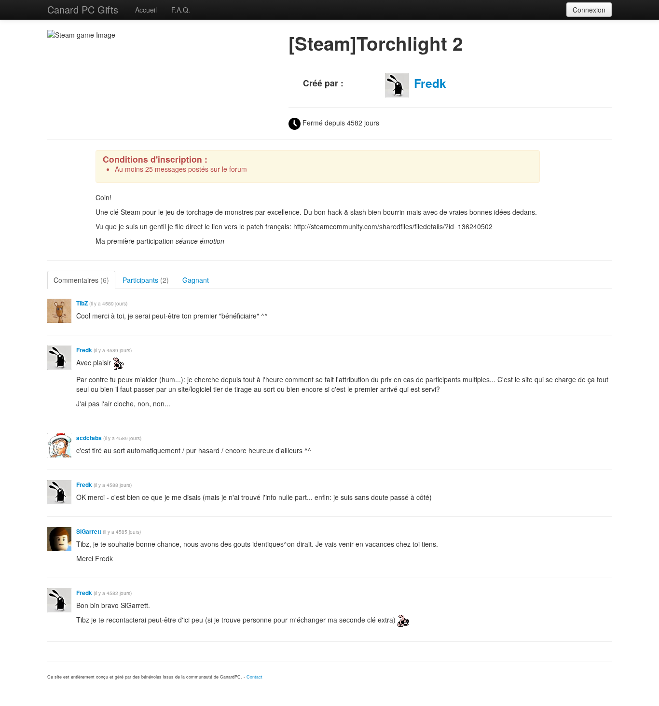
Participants (146, 280)
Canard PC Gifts (82, 9)
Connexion (589, 9)
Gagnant (195, 280)
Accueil (146, 9)
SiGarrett (88, 531)
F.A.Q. (180, 9)
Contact (254, 677)
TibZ (82, 303)
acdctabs (89, 438)
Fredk (430, 83)
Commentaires (81, 280)
